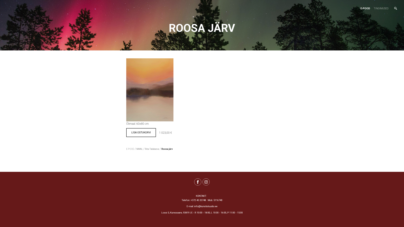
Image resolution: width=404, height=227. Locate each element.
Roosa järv (167, 149)
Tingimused (381, 8)
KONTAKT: (201, 196)
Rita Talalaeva (152, 149)
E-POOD (365, 8)
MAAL (140, 149)
